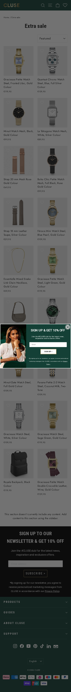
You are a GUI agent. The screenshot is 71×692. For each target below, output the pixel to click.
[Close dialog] (68, 327)
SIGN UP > (48, 352)
